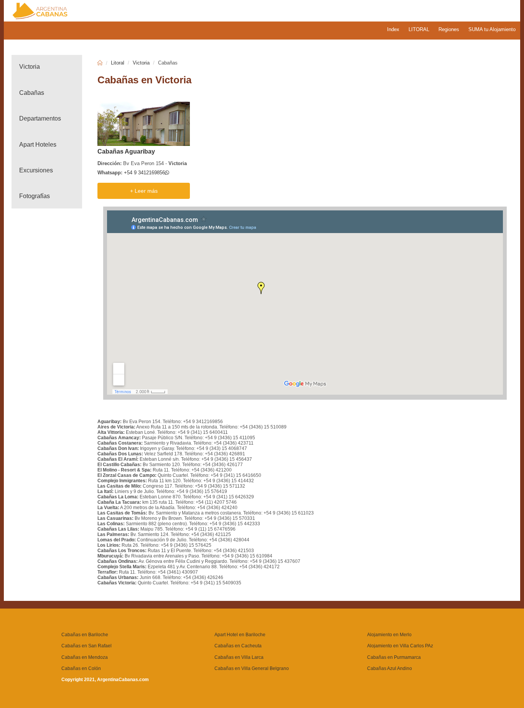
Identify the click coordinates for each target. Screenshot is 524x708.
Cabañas (31, 92)
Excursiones (36, 170)
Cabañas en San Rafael (86, 645)
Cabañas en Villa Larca (239, 657)
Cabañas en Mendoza (84, 657)
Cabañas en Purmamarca (394, 657)
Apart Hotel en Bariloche (239, 634)
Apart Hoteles (37, 144)
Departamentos (40, 118)
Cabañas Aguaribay (126, 151)
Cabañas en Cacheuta (238, 645)
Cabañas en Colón (81, 668)
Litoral (117, 63)
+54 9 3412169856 (144, 172)
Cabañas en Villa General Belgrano (251, 668)
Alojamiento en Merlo (389, 634)
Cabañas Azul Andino (389, 668)
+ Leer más (144, 191)
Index (393, 29)
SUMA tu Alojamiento (492, 29)
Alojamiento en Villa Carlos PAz (400, 645)
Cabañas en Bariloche (84, 634)
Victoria (29, 66)
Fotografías (34, 196)
